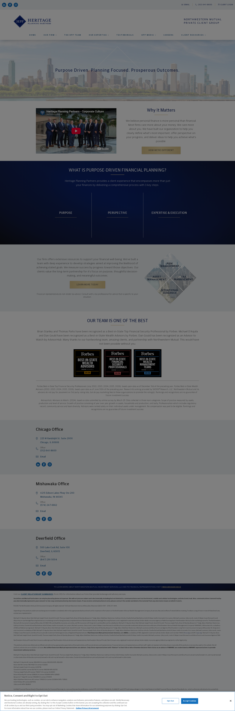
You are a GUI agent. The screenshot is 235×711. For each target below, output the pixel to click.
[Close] (231, 701)
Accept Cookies (189, 701)
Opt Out (170, 701)
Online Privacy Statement (87, 708)
